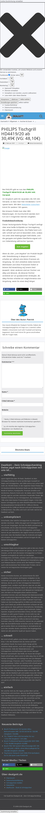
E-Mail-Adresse (8, 401)
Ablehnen (14, 99)
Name (5, 392)
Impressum (9, 110)
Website (5, 410)
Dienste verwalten (11, 91)
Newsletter (10, 785)
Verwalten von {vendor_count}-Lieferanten (20, 93)
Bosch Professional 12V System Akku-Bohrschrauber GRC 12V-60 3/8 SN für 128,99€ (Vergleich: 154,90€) (21, 731)
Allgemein (13, 121)
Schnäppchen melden (14, 783)
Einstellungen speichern (9, 102)
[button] (22, 35)
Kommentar (7, 362)
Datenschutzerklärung (13, 107)
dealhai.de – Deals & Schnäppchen (19, 787)
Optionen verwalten (12, 88)
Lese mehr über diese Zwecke (15, 95)
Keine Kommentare (36, 143)
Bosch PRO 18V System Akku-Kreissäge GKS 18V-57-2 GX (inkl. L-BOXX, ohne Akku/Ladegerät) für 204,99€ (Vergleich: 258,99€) (22, 748)
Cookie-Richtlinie (11, 105)
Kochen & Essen (26, 121)
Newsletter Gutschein (31, 204)
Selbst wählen (25, 99)
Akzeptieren (5, 99)
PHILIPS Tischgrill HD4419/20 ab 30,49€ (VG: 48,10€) (20, 133)
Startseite (4, 121)
